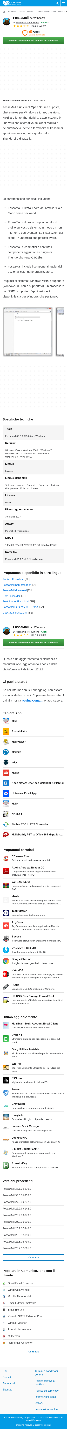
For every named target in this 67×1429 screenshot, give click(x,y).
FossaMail (29, 18)
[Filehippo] (12, 3)
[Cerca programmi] (57, 3)
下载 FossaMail (11, 596)
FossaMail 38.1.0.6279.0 (17, 1188)
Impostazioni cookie (46, 1409)
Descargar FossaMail (15, 612)
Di (26, 22)
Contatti (7, 1377)
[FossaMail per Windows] (6, 21)
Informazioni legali (45, 1396)
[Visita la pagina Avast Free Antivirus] (33, 33)
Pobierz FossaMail (13, 579)
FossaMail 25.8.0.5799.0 (17, 1241)
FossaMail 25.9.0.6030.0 (17, 1221)
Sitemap (7, 1389)
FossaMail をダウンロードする (21, 607)
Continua (33, 1257)
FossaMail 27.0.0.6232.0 (17, 1202)
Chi (5, 1371)
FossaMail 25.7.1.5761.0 (17, 1248)
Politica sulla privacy (47, 1390)
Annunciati (9, 1383)
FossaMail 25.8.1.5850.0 (17, 1235)
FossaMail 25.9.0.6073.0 (17, 1215)
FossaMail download (15, 590)
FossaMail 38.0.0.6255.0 (17, 1195)
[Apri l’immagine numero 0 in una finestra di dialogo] (28, 332)
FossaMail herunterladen (17, 585)
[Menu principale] (63, 3)
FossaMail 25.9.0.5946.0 (17, 1228)
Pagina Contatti (32, 700)
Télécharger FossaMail (16, 601)
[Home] (4, 11)
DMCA (39, 1403)
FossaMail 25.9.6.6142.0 (17, 1208)
